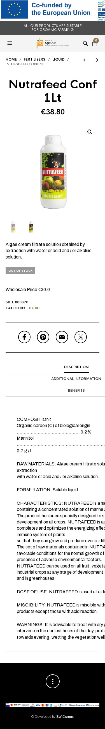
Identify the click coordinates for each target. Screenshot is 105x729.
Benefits (76, 390)
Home (11, 59)
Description (76, 367)
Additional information (76, 379)
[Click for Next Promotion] (95, 60)
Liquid (58, 59)
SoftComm (64, 717)
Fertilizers (34, 59)
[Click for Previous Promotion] (85, 60)
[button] (10, 43)
